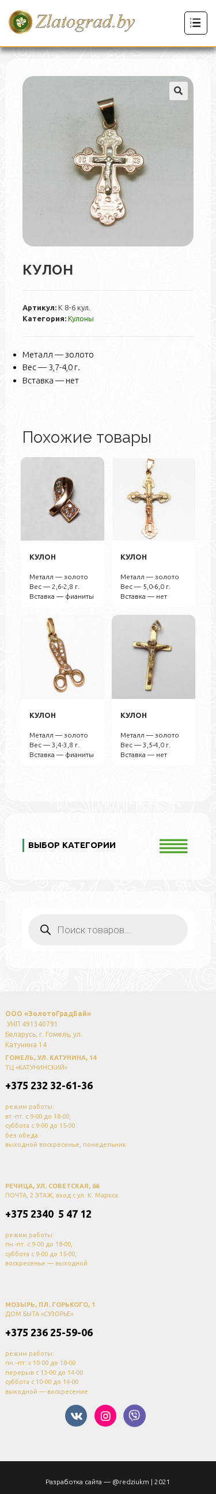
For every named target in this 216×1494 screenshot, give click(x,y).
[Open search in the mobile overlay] (107, 929)
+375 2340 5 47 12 (48, 1213)
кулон (42, 557)
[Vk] (76, 1416)
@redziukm (130, 1481)
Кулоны (81, 318)
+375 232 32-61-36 (49, 1085)
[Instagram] (105, 1416)
